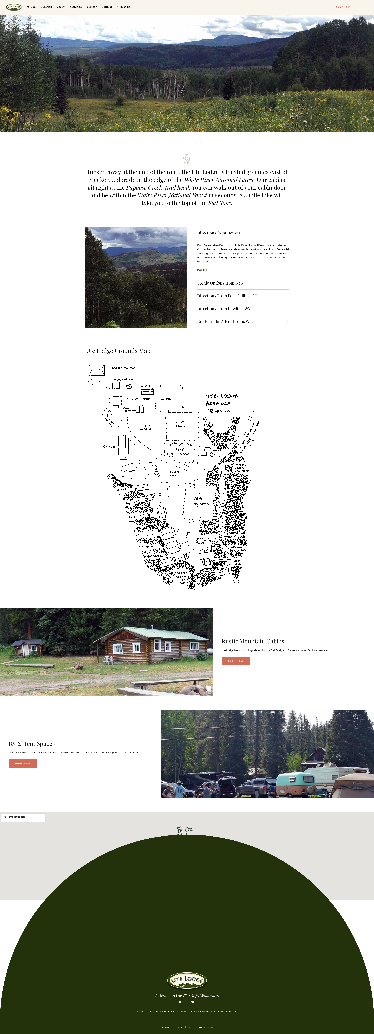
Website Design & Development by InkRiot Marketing (209, 1011)
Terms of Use (183, 1027)
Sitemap (165, 1027)
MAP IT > (202, 269)
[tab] (243, 233)
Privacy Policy (205, 1027)
